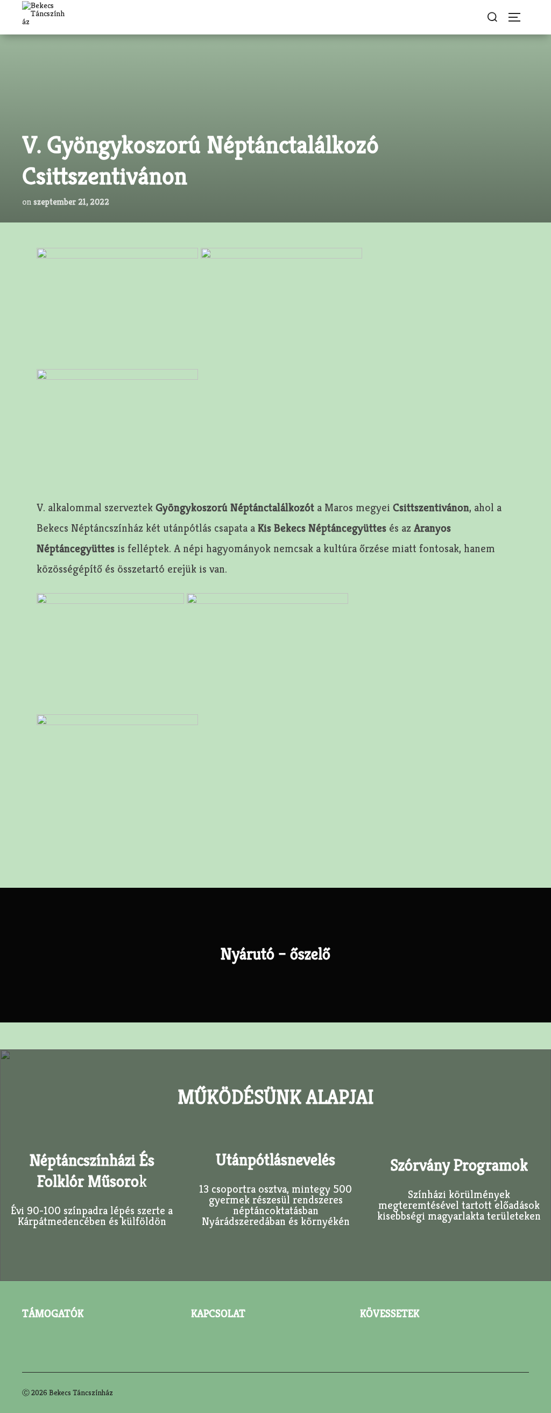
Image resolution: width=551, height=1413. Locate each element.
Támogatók (52, 1313)
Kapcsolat (218, 1313)
